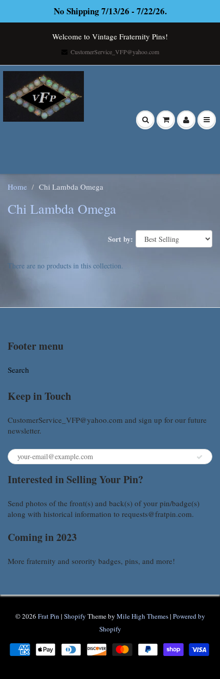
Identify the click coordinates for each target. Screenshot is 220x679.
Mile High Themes (142, 616)
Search (18, 370)
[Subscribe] (199, 457)
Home (17, 187)
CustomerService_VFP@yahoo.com (115, 52)
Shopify (75, 616)
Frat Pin (48, 616)
